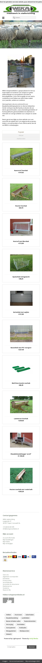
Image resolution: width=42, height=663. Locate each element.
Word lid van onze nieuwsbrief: (21, 643)
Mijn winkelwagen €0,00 (33, 661)
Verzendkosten (7, 582)
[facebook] (5, 602)
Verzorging (9, 624)
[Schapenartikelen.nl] (21, 10)
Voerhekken (21, 624)
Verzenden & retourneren (11, 584)
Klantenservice (7, 586)
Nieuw (21, 135)
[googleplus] (11, 602)
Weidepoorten (24, 631)
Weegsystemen (11, 631)
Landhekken (25, 618)
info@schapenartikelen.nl (11, 529)
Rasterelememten (30, 621)
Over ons (6, 575)
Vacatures (6, 588)
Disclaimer (6, 579)
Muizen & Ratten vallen (13, 621)
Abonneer (32, 647)
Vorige (2, 501)
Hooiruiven (18, 615)
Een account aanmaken (17, 661)
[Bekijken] (21, 159)
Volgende (40, 501)
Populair (21, 132)
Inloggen (5, 661)
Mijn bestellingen (8, 540)
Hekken (8, 615)
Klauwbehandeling (12, 618)
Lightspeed (17, 638)
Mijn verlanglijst (8, 543)
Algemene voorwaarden (10, 577)
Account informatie (9, 538)
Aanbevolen (21, 139)
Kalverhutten (30, 615)
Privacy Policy (7, 580)
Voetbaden (22, 628)
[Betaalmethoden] (5, 558)
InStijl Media (33, 638)
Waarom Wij (7, 590)
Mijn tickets (6, 542)
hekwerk (8, 634)
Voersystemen (10, 628)
